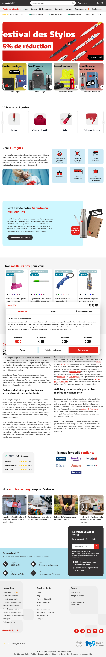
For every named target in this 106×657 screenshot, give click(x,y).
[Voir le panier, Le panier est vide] (102, 3)
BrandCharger (40, 92)
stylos (98, 362)
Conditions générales (21, 654)
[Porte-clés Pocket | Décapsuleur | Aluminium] (65, 281)
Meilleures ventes (8, 622)
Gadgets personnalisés (10, 609)
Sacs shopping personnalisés (13, 616)
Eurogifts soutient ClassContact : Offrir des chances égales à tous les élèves (14, 519)
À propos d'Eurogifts (44, 599)
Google (95, 556)
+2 (93, 294)
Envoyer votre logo (43, 609)
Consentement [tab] (22, 311)
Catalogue (6, 619)
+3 (68, 294)
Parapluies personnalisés (11, 602)
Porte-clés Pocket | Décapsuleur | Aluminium (63, 300)
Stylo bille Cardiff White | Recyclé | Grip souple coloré (40, 300)
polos (56, 382)
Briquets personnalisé (10, 599)
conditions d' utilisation (83, 556)
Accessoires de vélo (66, 92)
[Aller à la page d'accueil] (8, 3)
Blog (38, 596)
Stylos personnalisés (10, 596)
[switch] (41, 341)
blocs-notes (65, 364)
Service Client (90, 14)
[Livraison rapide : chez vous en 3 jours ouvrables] (14, 76)
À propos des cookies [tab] (84, 311)
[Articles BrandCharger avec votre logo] (40, 76)
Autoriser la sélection (53, 350)
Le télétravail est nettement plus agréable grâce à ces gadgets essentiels (92, 519)
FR (100, 14)
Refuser (23, 350)
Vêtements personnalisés (11, 612)
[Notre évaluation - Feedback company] (18, 462)
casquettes (64, 382)
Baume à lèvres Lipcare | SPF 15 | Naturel (16, 299)
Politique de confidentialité (40, 654)
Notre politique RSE (44, 602)
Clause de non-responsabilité (81, 654)
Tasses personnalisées (10, 606)
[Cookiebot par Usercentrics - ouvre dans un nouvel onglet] (89, 305)
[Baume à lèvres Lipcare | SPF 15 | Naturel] (16, 281)
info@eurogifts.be (77, 596)
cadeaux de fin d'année (89, 409)
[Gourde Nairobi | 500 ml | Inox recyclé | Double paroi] (89, 281)
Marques (40, 619)
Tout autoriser (83, 350)
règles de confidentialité (91, 553)
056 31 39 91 (84, 3)
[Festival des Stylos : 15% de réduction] (53, 41)
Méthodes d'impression (45, 612)
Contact (39, 592)
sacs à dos (61, 377)
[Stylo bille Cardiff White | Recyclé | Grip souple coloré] (40, 281)
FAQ (38, 606)
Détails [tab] (53, 311)
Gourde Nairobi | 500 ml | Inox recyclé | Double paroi (88, 300)
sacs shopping (74, 377)
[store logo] (27, 631)
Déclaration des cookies (60, 654)
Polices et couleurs (43, 616)
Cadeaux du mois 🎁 (10, 592)
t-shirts (97, 379)
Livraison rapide (14, 92)
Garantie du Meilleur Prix (92, 92)
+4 (19, 294)
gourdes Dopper (74, 372)
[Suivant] (103, 122)
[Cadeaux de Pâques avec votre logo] (66, 76)
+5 (44, 294)
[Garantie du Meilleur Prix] (92, 76)
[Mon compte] (98, 3)
